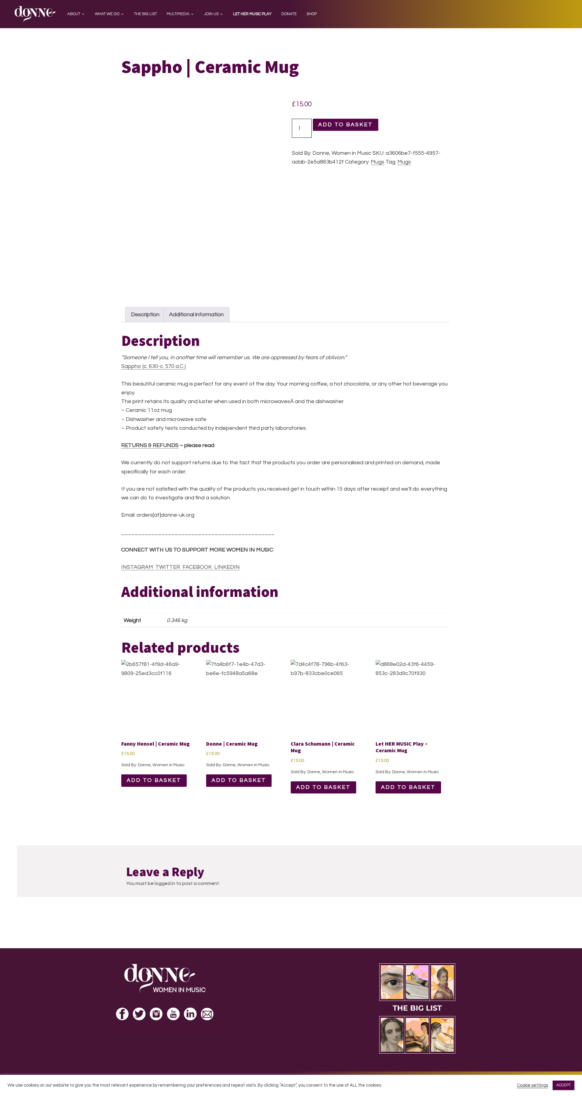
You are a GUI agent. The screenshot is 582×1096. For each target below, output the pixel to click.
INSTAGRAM (137, 567)
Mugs (377, 162)
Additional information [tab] (196, 314)
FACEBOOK (196, 567)
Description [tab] (145, 314)
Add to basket (345, 124)
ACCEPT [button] (563, 1085)
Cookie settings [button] (532, 1085)
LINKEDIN (226, 567)
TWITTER (166, 567)
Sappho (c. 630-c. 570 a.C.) (153, 366)
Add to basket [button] (154, 780)
